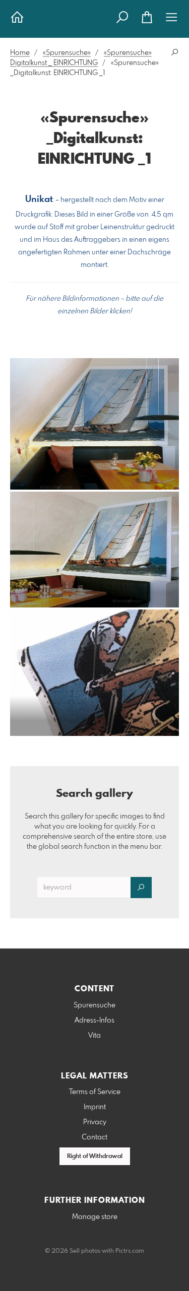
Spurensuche (94, 1005)
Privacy (94, 1122)
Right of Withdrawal (94, 1156)
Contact (94, 1137)
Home (20, 52)
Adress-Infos (94, 1020)
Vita (94, 1035)
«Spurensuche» (67, 52)
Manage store (94, 1216)
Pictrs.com (129, 1251)
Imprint (95, 1107)
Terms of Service (94, 1092)
